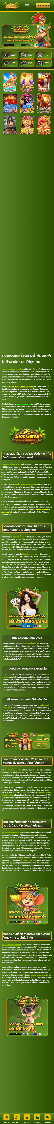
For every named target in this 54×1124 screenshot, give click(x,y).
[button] (27, 5)
